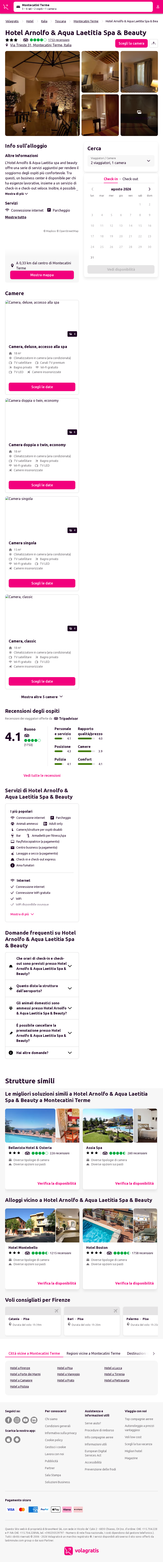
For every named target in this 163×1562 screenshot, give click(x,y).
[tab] (34, 1353)
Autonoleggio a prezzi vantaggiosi (139, 1428)
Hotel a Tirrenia (114, 1374)
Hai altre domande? (32, 1053)
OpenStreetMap (69, 231)
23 (149, 236)
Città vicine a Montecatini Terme (34, 1353)
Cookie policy (54, 1440)
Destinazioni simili (141, 1353)
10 (92, 225)
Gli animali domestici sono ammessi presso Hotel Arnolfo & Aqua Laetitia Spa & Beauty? (41, 1008)
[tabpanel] (81, 1378)
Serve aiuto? (93, 1423)
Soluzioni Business (57, 1482)
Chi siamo (51, 1419)
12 (111, 225)
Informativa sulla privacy (61, 1433)
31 (92, 257)
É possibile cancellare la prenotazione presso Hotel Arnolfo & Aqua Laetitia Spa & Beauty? (41, 1033)
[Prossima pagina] (153, 1353)
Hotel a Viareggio (68, 1374)
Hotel (30, 21)
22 (140, 236)
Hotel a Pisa (65, 1368)
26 (111, 247)
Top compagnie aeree (139, 1419)
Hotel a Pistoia (19, 1386)
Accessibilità (93, 1462)
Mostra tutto (15, 217)
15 (140, 225)
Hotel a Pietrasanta (116, 1380)
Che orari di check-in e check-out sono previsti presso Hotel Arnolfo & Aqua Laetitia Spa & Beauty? (41, 966)
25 (102, 247)
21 (130, 236)
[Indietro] (92, 189)
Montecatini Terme (86, 21)
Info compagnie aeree (99, 1437)
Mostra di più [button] (19, 914)
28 (130, 247)
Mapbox (51, 231)
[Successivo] (149, 189)
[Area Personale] (158, 6)
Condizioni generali (57, 1426)
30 (149, 247)
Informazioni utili (96, 1444)
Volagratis (12, 21)
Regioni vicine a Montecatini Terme (93, 1353)
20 (121, 236)
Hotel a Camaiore (21, 1380)
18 (102, 236)
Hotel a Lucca (113, 1368)
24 (92, 247)
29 (140, 247)
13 (121, 225)
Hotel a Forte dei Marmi (25, 1374)
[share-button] (154, 43)
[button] (42, 93)
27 (121, 247)
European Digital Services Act (96, 1453)
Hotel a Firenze (20, 1368)
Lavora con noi (54, 1454)
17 (92, 236)
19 (111, 236)
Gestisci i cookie (55, 1447)
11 (102, 225)
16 (149, 225)
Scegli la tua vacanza (138, 1444)
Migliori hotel (133, 1451)
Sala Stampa (53, 1475)
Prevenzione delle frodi (100, 1469)
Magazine (131, 1458)
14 (130, 225)
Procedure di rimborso (99, 1430)
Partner (50, 1468)
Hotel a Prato (65, 1380)
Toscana (60, 21)
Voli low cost (133, 1437)
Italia (44, 21)
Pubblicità (51, 1461)
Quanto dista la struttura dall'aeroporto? (37, 988)
